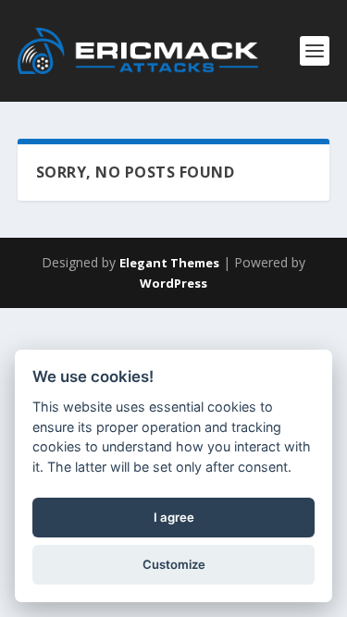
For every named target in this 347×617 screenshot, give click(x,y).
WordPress (173, 283)
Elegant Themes (169, 262)
